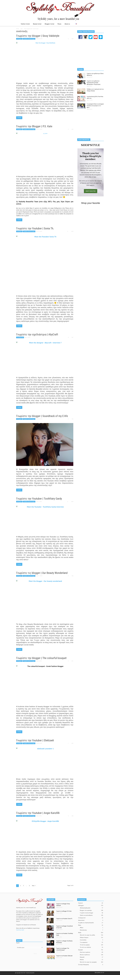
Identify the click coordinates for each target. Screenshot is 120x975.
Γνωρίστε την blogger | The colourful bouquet (41, 658)
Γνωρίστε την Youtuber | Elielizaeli (35, 740)
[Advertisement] (90, 53)
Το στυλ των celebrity (91, 947)
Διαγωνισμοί (90, 920)
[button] (102, 24)
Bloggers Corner (49, 24)
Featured (90, 903)
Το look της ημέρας (91, 945)
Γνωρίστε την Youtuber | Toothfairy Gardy (39, 498)
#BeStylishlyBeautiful (91, 908)
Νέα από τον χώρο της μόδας (91, 935)
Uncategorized (20, 337)
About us (67, 24)
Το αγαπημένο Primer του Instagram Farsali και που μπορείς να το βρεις (95, 105)
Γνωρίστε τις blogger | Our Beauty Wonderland (42, 572)
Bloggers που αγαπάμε (91, 910)
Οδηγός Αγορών (91, 937)
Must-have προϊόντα (91, 952)
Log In (35, 953)
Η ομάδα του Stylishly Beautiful (90, 922)
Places (59, 24)
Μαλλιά (91, 959)
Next (33, 885)
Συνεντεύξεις (91, 940)
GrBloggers (19, 38)
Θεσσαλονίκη (91, 930)
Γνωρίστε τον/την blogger (29, 38)
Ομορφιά (90, 950)
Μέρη (90, 925)
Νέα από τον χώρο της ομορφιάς (91, 962)
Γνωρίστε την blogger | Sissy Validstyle (37, 35)
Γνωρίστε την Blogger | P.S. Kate (34, 126)
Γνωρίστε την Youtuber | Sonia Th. (35, 228)
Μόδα (90, 932)
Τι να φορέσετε (91, 942)
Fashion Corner (25, 24)
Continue (19, 117)
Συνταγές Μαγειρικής (90, 964)
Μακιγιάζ (91, 957)
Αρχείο (18, 942)
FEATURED (51, 899)
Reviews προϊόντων (91, 954)
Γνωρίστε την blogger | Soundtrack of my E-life (42, 416)
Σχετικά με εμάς (20, 930)
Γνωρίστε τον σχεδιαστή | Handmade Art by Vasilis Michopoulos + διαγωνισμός (93, 82)
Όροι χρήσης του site (99, 972)
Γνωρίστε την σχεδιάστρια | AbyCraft (37, 334)
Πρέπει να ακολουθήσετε (91, 915)
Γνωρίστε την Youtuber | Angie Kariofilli (38, 813)
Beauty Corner (36, 24)
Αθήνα (91, 927)
